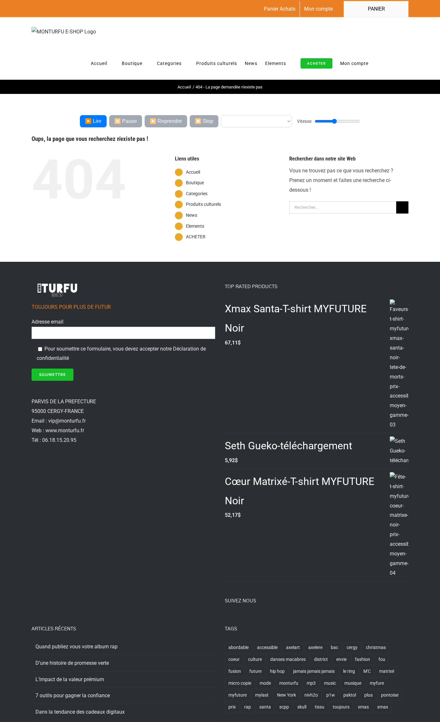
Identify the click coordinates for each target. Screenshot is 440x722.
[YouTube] (253, 618)
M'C (367, 671)
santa (265, 707)
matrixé (386, 671)
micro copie (239, 683)
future (255, 671)
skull (301, 707)
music (330, 683)
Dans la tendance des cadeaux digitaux (80, 712)
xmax (382, 707)
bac (334, 647)
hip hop (277, 671)
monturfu (288, 683)
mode (265, 683)
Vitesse (304, 121)
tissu (319, 707)
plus (368, 695)
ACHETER (196, 236)
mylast (262, 695)
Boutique (195, 182)
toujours (341, 707)
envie (341, 659)
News (191, 215)
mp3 (311, 683)
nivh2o (311, 695)
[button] (399, 62)
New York (286, 695)
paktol (349, 695)
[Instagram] (244, 618)
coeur (234, 659)
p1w (330, 695)
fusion (234, 671)
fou (381, 659)
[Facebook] (227, 618)
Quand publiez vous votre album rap (76, 647)
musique (352, 683)
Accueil (193, 172)
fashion (362, 659)
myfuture (237, 695)
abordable (238, 647)
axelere (315, 647)
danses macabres (288, 659)
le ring (349, 671)
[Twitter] (235, 618)
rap (247, 707)
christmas (376, 647)
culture (255, 659)
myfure (377, 683)
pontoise (389, 695)
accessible (267, 647)
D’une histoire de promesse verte (72, 663)
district (321, 659)
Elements (195, 226)
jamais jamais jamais (314, 671)
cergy (352, 647)
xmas (363, 707)
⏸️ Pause (125, 121)
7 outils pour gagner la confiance (72, 695)
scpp (284, 707)
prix (232, 707)
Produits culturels (203, 204)
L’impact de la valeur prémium (69, 679)
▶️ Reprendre (166, 121)
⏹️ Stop (204, 121)
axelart (293, 647)
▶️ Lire (93, 121)
